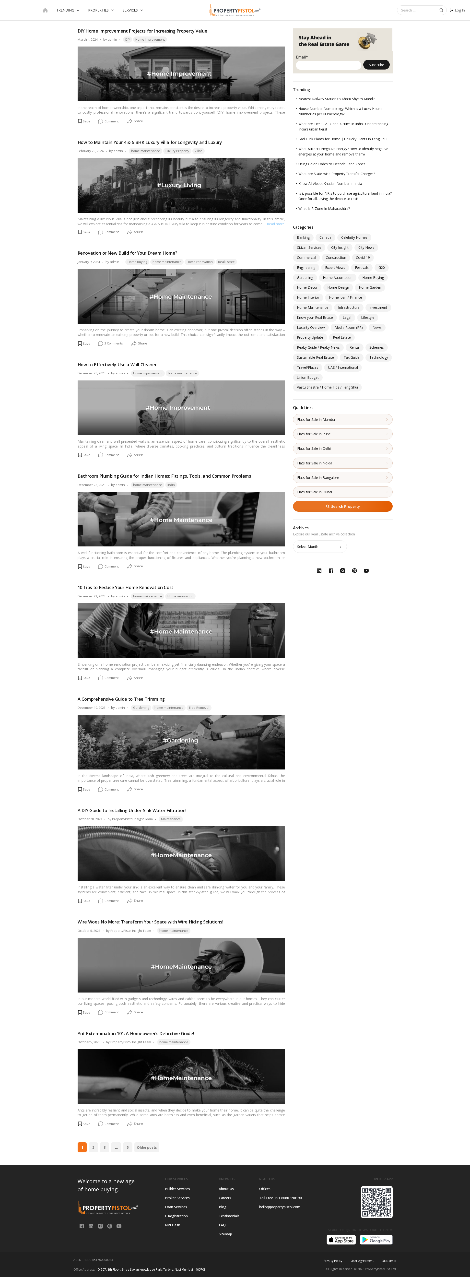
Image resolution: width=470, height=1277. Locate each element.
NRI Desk (172, 1225)
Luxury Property (177, 151)
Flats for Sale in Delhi (314, 448)
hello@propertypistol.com (279, 1207)
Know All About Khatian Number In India (330, 183)
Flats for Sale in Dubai (314, 492)
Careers (225, 1197)
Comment (112, 121)
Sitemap (225, 1234)
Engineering (306, 267)
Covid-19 (363, 257)
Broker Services (177, 1197)
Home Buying (137, 262)
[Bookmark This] (84, 121)
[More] (130, 121)
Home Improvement (150, 39)
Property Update (310, 337)
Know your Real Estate (315, 317)
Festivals (362, 267)
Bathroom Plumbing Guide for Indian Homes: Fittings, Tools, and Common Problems (164, 476)
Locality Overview (311, 327)
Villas (198, 151)
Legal (347, 317)
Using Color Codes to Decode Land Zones (331, 164)
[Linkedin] (91, 1225)
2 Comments (114, 343)
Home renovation (200, 262)
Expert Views (335, 267)
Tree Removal (199, 707)
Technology (378, 357)
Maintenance (171, 819)
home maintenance (145, 151)
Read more (275, 224)
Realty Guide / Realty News (318, 347)
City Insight (340, 247)
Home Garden (370, 287)
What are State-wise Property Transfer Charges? (336, 173)
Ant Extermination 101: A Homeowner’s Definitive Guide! (136, 1033)
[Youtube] (119, 1225)
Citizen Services (309, 247)
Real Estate (226, 262)
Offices (264, 1188)
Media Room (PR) (349, 327)
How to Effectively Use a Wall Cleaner (117, 364)
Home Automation (337, 277)
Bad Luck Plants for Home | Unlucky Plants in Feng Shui (342, 139)
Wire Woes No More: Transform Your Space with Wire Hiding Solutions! (150, 922)
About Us (226, 1188)
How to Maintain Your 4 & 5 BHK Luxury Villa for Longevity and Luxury (150, 142)
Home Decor (307, 287)
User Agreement (362, 1261)
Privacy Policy (333, 1261)
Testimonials (229, 1216)
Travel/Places (307, 367)
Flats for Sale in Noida (314, 463)
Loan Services (176, 1207)
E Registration (176, 1216)
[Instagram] (100, 1225)
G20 (381, 267)
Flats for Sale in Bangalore (318, 477)
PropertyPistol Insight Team (132, 819)
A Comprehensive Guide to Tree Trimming (121, 699)
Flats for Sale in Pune (314, 434)
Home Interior (308, 297)
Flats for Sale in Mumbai (316, 419)
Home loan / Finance (345, 297)
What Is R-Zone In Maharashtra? (324, 208)
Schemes (376, 347)
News (377, 327)
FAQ (222, 1225)
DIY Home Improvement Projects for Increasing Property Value (142, 31)
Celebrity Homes (354, 237)
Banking (303, 237)
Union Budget (308, 377)
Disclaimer (389, 1261)
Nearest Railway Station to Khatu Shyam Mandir (336, 98)
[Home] (45, 10)
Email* (302, 57)
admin (112, 39)
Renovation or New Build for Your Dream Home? (127, 253)
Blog (222, 1207)
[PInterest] (110, 1225)
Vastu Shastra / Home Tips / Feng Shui (327, 387)
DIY (127, 39)
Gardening (141, 707)
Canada (325, 237)
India (171, 485)
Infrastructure (349, 307)
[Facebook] (82, 1225)
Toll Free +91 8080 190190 (280, 1197)
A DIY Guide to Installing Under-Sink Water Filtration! (132, 810)
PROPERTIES (98, 10)
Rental (355, 347)
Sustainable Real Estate (315, 357)
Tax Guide (352, 357)
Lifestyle (367, 317)
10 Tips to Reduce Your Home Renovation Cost (126, 587)
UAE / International (343, 367)
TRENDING (65, 10)
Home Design (338, 287)
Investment (378, 307)
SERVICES (130, 10)
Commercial (306, 257)
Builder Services (177, 1188)
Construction (336, 257)
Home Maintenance (312, 307)
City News (366, 247)
